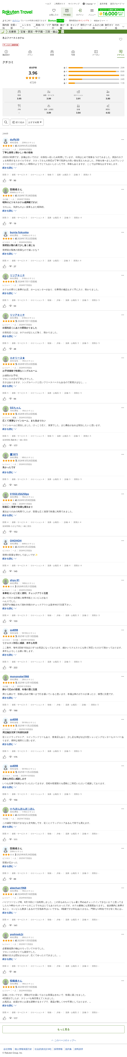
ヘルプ (48, 4)
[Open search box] (5, 122)
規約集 (68, 1049)
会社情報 (7, 1049)
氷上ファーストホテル (13, 37)
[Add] (121, 39)
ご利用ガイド (59, 4)
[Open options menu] (123, 139)
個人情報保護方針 (23, 1049)
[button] (18, 141)
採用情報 (58, 1049)
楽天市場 (103, 4)
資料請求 (78, 1049)
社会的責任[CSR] (43, 1049)
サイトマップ (73, 4)
